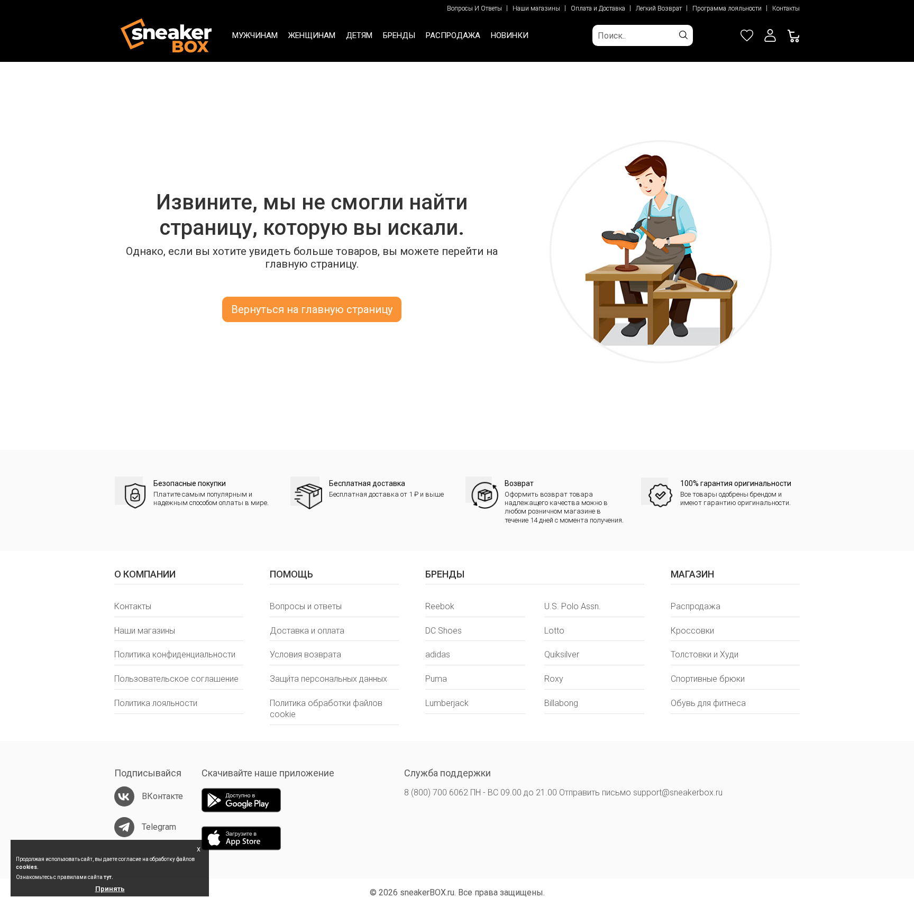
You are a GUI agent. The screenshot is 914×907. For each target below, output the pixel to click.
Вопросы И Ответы (474, 8)
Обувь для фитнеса (708, 703)
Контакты (786, 8)
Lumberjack (447, 703)
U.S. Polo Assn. (572, 606)
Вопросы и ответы (306, 606)
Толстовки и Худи (704, 654)
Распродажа (695, 606)
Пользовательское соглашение (176, 679)
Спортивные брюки (708, 679)
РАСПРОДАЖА (453, 35)
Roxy (553, 679)
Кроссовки (692, 631)
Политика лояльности (155, 703)
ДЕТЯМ (359, 35)
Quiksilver (561, 654)
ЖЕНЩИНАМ (311, 35)
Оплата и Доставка (598, 8)
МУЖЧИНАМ (255, 35)
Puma (436, 679)
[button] (770, 35)
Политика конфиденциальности (174, 654)
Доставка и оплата (307, 631)
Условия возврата (305, 654)
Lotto (554, 631)
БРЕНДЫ (399, 35)
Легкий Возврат (659, 8)
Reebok (439, 606)
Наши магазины (536, 8)
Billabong (561, 703)
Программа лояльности (727, 8)
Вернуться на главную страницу (311, 309)
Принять (110, 889)
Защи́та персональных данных (328, 679)
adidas (437, 654)
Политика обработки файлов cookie (326, 708)
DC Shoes (443, 631)
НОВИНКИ (509, 35)
